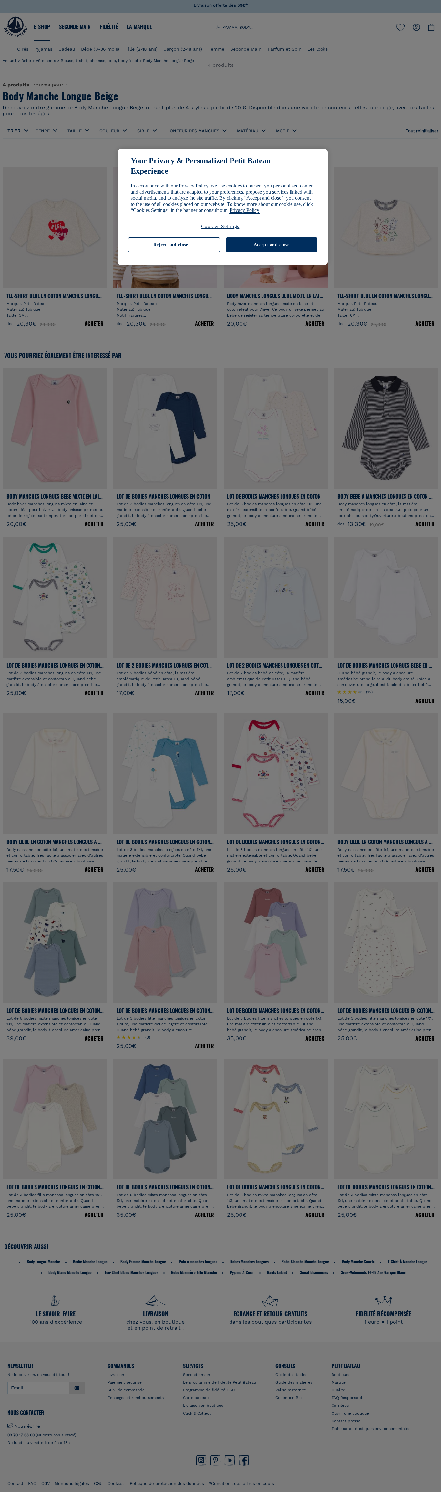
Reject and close (170, 244)
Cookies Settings (220, 226)
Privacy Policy (244, 210)
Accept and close (272, 244)
